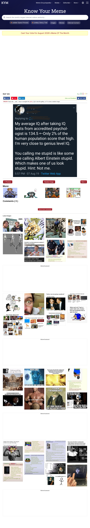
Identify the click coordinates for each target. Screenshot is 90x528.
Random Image (49, 182)
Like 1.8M (82, 98)
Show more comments (45, 209)
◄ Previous (7, 182)
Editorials (66, 3)
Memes (61, 23)
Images (53, 23)
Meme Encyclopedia (43, 3)
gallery (31, 101)
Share (7, 98)
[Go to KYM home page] (4, 3)
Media (57, 3)
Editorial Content (73, 23)
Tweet (22, 98)
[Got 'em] (45, 140)
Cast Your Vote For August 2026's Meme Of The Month (45, 33)
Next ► (83, 182)
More (75, 3)
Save (14, 98)
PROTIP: (5, 101)
